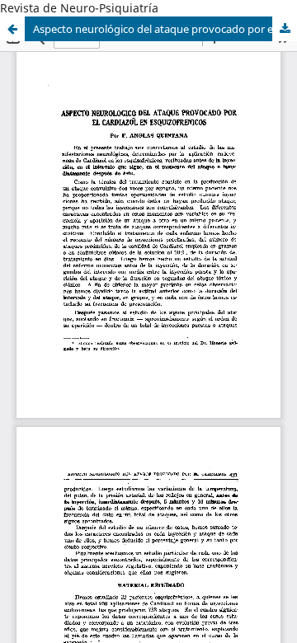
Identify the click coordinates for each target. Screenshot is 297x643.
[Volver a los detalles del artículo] (12, 28)
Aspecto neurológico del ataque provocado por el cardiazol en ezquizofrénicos (165, 28)
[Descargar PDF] (284, 28)
